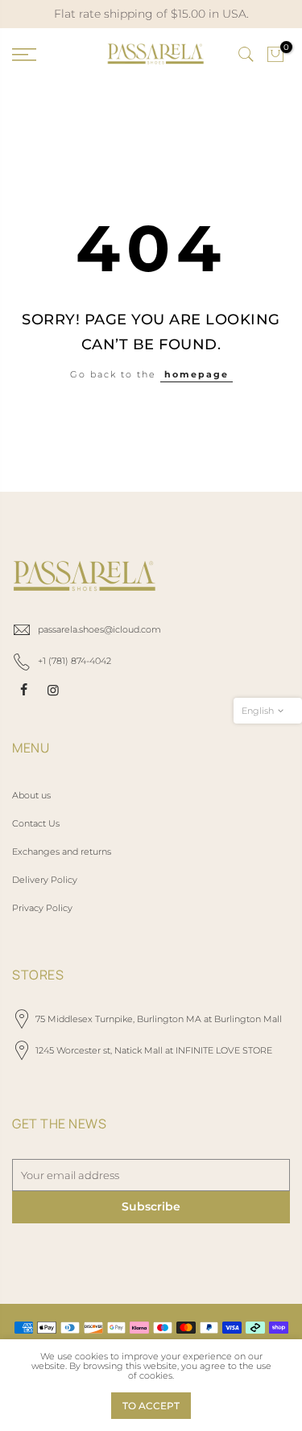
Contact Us (36, 823)
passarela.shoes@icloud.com (99, 629)
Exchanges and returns (61, 851)
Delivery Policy (44, 879)
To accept (151, 1406)
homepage (196, 374)
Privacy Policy (42, 907)
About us (31, 795)
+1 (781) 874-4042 (74, 660)
